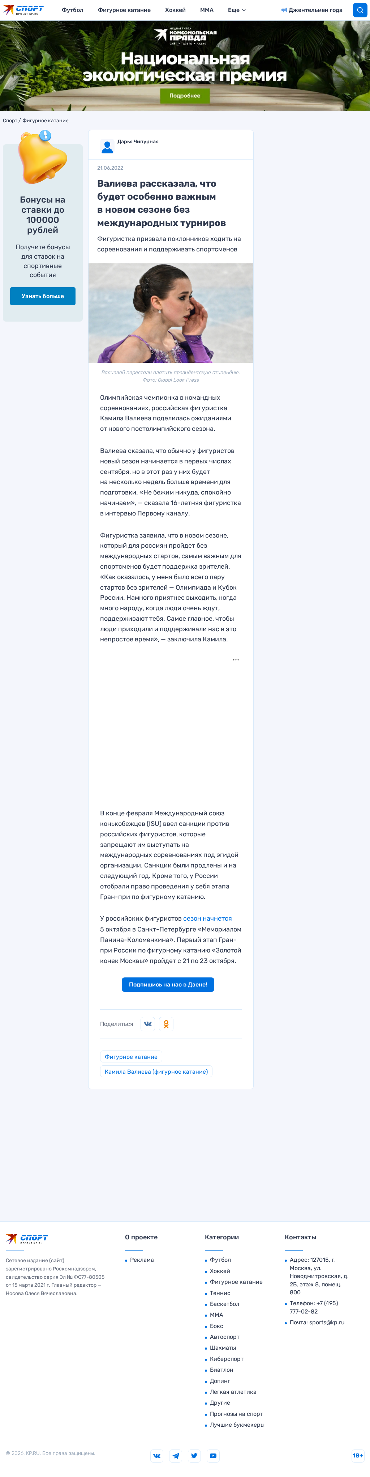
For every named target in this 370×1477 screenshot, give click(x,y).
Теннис (220, 1293)
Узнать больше (43, 296)
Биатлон (221, 1369)
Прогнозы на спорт (236, 1413)
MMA (207, 10)
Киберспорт (227, 1358)
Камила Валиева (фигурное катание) (156, 1071)
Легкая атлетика (233, 1391)
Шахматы (223, 1347)
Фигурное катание (124, 10)
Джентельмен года (316, 10)
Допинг (220, 1381)
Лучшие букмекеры (237, 1424)
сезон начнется (207, 918)
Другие (220, 1402)
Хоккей (175, 10)
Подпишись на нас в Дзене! (168, 984)
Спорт (10, 121)
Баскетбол (224, 1303)
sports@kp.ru (327, 1322)
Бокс (216, 1326)
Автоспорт (225, 1336)
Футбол (72, 10)
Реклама (142, 1259)
